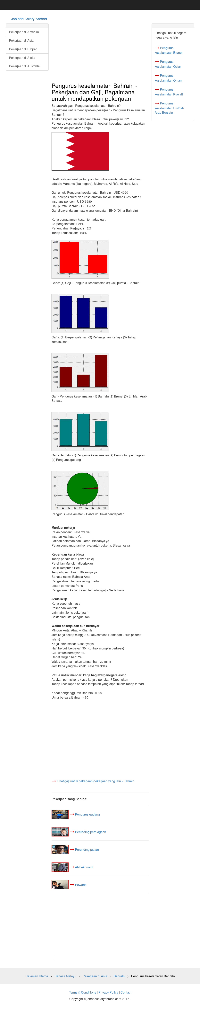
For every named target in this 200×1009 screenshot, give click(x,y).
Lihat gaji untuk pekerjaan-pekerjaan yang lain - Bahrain (95, 781)
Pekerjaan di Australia (24, 66)
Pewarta (81, 884)
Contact (126, 992)
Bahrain (119, 976)
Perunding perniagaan (90, 831)
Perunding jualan (87, 849)
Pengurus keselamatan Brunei (168, 50)
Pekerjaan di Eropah (23, 49)
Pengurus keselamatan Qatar (168, 64)
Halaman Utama (36, 976)
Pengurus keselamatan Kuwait (169, 91)
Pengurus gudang (87, 814)
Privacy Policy (108, 992)
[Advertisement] (100, 51)
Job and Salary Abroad (29, 18)
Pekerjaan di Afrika (22, 57)
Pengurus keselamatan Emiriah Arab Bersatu (169, 108)
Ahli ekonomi (84, 867)
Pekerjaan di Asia (21, 40)
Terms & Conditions (82, 992)
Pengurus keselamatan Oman (168, 78)
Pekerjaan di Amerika (24, 32)
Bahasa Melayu (65, 976)
